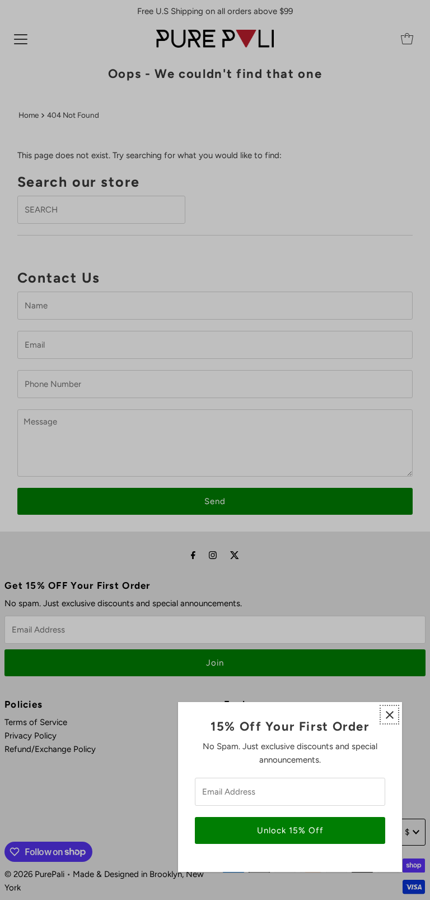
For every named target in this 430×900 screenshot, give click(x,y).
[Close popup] (389, 714)
